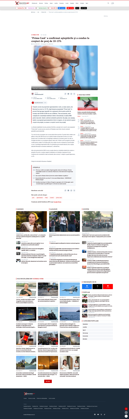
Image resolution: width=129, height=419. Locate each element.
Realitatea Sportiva (27, 406)
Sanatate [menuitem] (72, 3)
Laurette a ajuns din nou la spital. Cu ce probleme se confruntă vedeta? (32, 244)
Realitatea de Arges (56, 408)
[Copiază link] (65, 94)
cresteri (52, 197)
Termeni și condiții (31, 398)
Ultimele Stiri (43, 12)
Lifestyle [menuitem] (82, 3)
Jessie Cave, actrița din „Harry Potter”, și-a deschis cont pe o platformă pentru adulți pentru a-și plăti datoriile (31, 236)
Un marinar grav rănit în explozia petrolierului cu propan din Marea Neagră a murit (47, 325)
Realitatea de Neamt (53, 406)
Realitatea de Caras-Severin (92, 406)
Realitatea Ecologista (44, 406)
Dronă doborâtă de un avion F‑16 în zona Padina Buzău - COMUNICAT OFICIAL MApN (53, 178)
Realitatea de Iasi (65, 408)
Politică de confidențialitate (42, 398)
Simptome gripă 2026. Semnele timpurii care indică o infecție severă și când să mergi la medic (64, 249)
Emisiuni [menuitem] (41, 3)
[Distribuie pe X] (74, 94)
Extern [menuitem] (77, 3)
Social (81, 119)
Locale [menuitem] (67, 3)
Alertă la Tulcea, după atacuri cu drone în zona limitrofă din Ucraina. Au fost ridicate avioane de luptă (25, 351)
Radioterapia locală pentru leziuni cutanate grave (65, 243)
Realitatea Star (35, 406)
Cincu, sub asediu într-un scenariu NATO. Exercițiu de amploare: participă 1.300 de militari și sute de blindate (87, 123)
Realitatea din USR (62, 406)
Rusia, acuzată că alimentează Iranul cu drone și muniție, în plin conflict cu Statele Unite (87, 113)
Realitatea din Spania (85, 408)
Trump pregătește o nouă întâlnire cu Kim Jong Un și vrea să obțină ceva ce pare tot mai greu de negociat (88, 130)
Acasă (34, 12)
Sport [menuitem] (87, 3)
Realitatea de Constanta (38, 408)
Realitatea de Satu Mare (74, 408)
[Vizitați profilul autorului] (32, 94)
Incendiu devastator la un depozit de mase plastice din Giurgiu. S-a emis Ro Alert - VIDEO (47, 374)
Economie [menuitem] (62, 3)
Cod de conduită (52, 398)
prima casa (59, 197)
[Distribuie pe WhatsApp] (71, 94)
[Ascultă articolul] (126, 408)
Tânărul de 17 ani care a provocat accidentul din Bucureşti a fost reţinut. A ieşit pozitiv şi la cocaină (96, 235)
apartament (40, 197)
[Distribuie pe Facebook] (68, 94)
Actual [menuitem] (51, 3)
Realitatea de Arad (47, 408)
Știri (38, 12)
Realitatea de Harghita (28, 408)
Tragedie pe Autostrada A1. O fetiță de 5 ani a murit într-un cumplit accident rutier (70, 350)
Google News (57, 202)
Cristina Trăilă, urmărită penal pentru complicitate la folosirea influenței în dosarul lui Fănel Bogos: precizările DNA (98, 262)
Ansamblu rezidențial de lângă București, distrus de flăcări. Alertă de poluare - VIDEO (26, 374)
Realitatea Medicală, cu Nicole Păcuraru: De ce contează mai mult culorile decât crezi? (63, 255)
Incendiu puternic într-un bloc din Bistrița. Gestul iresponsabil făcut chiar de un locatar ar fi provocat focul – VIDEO (47, 351)
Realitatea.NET (39, 94)
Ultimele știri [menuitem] (34, 3)
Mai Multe (48, 381)
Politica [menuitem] (46, 3)
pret (33, 197)
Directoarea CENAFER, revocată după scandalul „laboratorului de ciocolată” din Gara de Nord (69, 374)
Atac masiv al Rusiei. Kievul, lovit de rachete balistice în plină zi (52, 175)
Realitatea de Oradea (81, 406)
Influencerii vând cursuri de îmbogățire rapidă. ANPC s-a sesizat (32, 249)
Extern (79, 116)
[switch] (112, 3)
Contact (25, 398)
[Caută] (108, 3)
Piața (46, 197)
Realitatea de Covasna (71, 406)
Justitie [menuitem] (56, 3)
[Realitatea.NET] (22, 3)
